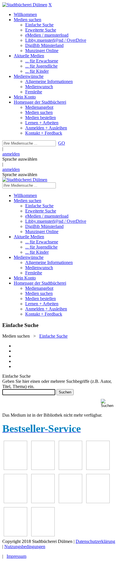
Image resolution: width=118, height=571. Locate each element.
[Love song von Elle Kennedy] (43, 468)
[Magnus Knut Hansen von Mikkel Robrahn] (15, 468)
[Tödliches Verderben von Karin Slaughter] (98, 501)
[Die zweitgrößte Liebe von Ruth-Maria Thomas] (70, 501)
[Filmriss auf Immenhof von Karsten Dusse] (43, 534)
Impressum (16, 556)
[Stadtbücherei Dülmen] (24, 4)
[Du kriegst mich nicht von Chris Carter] (15, 501)
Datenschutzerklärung (95, 541)
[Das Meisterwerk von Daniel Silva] (98, 468)
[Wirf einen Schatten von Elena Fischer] (15, 534)
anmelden (11, 153)
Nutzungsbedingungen (24, 546)
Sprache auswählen (19, 159)
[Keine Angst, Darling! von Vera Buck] (70, 468)
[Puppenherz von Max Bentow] (43, 501)
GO (61, 143)
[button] (108, 403)
